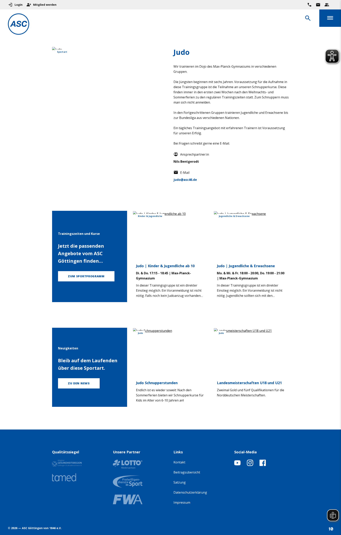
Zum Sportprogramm (86, 276)
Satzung (179, 482)
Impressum (181, 502)
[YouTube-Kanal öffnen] (237, 465)
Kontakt (179, 462)
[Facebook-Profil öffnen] (262, 465)
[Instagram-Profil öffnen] (250, 465)
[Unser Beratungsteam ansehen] (326, 4)
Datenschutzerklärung (190, 492)
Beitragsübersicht (186, 472)
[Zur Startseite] (18, 24)
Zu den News (79, 383)
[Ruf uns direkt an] (309, 4)
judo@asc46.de (185, 179)
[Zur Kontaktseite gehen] (318, 4)
